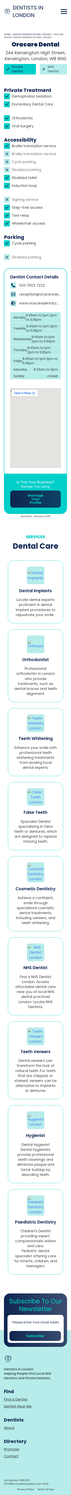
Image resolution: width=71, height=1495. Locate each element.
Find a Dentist (16, 1399)
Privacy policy (25, 1489)
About (9, 1427)
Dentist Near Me (18, 1406)
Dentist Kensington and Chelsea (32, 34)
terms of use (45, 1489)
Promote (11, 1449)
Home (7, 34)
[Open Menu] (64, 11)
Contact (11, 1456)
